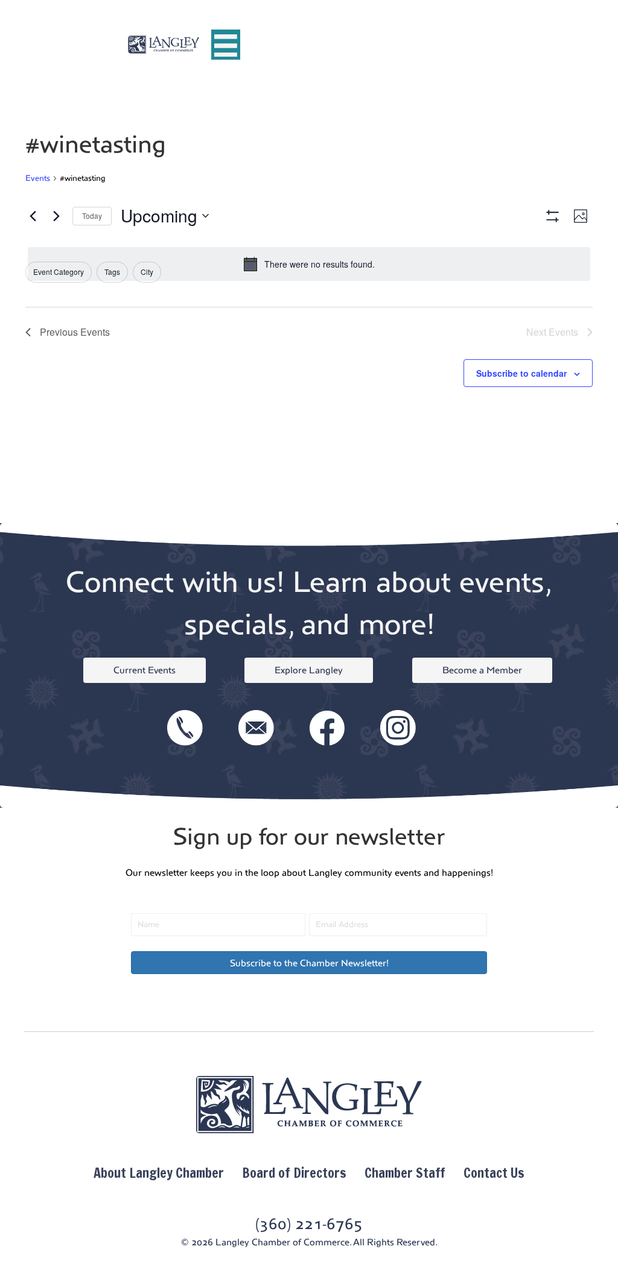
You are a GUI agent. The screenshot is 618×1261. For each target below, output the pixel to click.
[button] (309, 962)
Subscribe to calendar (521, 373)
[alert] (309, 264)
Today (92, 215)
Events (37, 178)
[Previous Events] (32, 216)
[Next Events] (56, 216)
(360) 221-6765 (309, 1224)
